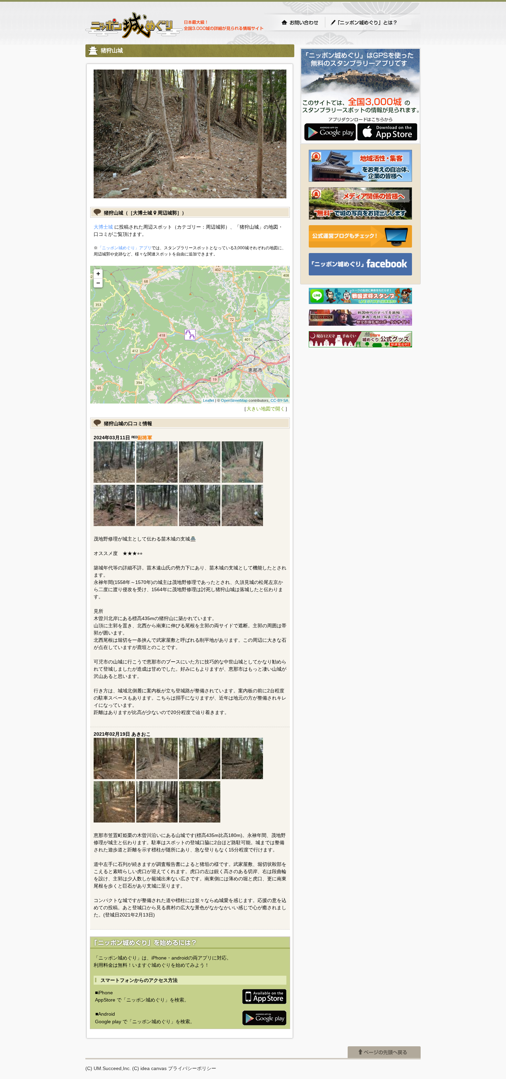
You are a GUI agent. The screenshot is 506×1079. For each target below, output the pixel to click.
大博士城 (103, 227)
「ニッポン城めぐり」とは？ (370, 22)
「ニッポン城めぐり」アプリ (124, 247)
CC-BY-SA (279, 400)
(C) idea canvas (149, 1068)
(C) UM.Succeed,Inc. (108, 1068)
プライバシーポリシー (192, 1068)
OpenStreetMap (234, 400)
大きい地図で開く (265, 408)
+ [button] (98, 273)
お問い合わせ (299, 22)
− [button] (98, 282)
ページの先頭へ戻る (384, 1052)
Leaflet (208, 400)
